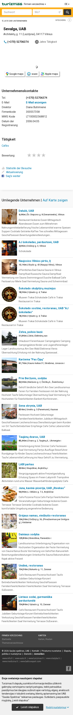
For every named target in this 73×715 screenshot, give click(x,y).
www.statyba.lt (53, 658)
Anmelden (39, 654)
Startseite (6, 639)
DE (66, 4)
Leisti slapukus (29, 707)
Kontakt (35, 651)
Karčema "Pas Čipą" (31, 359)
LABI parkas (26, 464)
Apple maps (51, 74)
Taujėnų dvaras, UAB (32, 437)
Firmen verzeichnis (34, 4)
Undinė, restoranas (31, 565)
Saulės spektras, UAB (19, 651)
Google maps (16, 74)
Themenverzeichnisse (12, 643)
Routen (48, 639)
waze (35, 74)
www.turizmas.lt (36, 658)
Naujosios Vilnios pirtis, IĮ (35, 261)
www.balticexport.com (30, 661)
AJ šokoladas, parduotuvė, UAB (39, 242)
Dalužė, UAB (26, 210)
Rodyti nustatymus (56, 707)
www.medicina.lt (10, 661)
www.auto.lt (20, 658)
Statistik (28, 654)
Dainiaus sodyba (29, 534)
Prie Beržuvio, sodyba (33, 378)
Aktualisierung (14, 172)
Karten (42, 635)
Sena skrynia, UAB (30, 405)
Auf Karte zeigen (55, 200)
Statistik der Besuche (19, 168)
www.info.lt (7, 658)
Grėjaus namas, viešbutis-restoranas (42, 515)
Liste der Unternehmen (15, 21)
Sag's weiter (13, 176)
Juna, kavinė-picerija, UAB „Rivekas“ (42, 488)
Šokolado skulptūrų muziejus (37, 288)
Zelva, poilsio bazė (31, 332)
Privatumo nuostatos (51, 651)
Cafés (5, 145)
